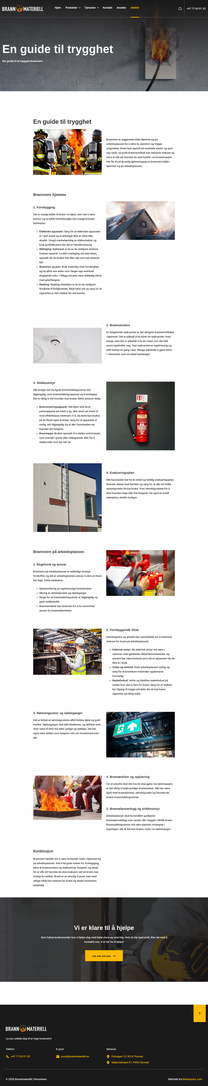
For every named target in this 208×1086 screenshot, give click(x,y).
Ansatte (121, 7)
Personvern (40, 1079)
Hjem (58, 7)
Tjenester (90, 7)
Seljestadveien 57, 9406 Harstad (130, 1062)
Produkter (71, 7)
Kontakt (107, 7)
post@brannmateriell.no (75, 1056)
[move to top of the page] (200, 1013)
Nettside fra (185, 1079)
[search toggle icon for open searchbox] (180, 8)
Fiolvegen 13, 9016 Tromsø (127, 1056)
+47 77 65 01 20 (20, 1056)
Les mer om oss (101, 956)
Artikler (134, 7)
